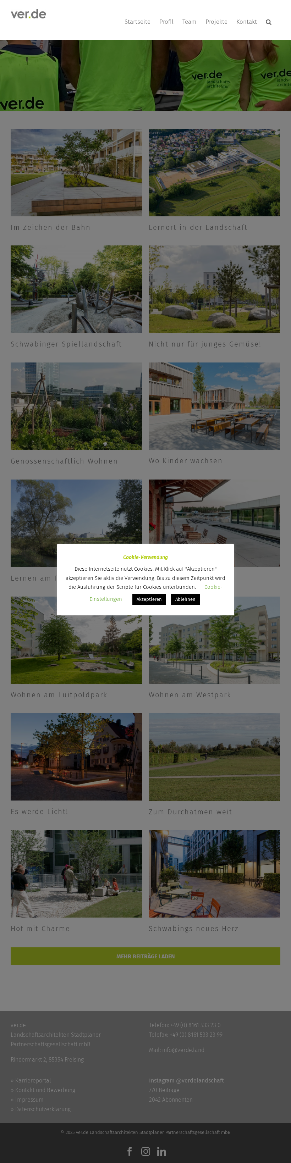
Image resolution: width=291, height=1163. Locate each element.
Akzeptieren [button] (149, 599)
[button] (268, 22)
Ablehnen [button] (185, 599)
